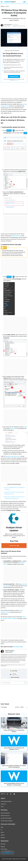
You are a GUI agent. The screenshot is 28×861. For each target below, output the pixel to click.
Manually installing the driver (13, 456)
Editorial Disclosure (5, 815)
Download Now (14, 76)
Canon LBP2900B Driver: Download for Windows (14, 730)
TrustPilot (16, 80)
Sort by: (17, 707)
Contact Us (3, 804)
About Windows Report (6, 801)
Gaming (2, 835)
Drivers (7, 6)
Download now (13, 545)
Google (25, 427)
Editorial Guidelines (5, 813)
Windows (3, 837)
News (2, 827)
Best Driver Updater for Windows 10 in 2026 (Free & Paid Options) (14, 766)
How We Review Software (7, 821)
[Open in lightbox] (15, 143)
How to (2, 832)
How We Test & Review (6, 818)
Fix (1, 830)
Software (3, 6)
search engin (13, 428)
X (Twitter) (10, 794)
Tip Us (2, 806)
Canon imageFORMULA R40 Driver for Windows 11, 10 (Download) (14, 784)
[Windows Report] (10, 2)
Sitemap (3, 846)
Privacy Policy (4, 849)
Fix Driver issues (18, 647)
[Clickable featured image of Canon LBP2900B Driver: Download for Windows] (14, 723)
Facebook (7, 794)
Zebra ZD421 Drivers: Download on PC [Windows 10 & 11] (14, 748)
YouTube (14, 794)
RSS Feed (3, 844)
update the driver (16, 235)
